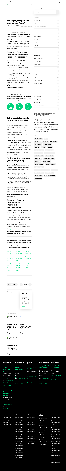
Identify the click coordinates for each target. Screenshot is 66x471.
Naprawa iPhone (19, 228)
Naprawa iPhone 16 (55, 417)
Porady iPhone (37, 77)
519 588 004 (10, 380)
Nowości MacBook (38, 58)
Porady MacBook (38, 80)
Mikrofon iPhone (38, 49)
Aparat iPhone (37, 20)
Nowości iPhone (37, 55)
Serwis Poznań (37, 99)
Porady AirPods (37, 64)
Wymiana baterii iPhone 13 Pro (28, 258)
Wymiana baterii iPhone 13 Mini (28, 269)
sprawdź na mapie (7, 385)
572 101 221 (33, 380)
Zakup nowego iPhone (39, 105)
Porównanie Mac (38, 86)
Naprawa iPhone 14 (55, 441)
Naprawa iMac (6, 422)
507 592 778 (46, 378)
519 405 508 (22, 378)
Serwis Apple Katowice (25, 305)
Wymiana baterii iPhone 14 (19, 253)
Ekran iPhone (37, 30)
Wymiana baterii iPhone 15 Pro (10, 258)
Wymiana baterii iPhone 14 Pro (19, 258)
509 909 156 (58, 377)
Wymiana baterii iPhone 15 (10, 253)
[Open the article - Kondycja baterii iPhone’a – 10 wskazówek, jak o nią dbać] (10, 319)
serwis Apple (19, 171)
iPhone (35, 42)
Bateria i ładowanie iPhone (26, 26)
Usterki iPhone (37, 102)
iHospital (36, 39)
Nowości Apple (37, 52)
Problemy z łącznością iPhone (40, 90)
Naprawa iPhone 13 (55, 454)
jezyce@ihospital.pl (7, 404)
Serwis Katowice (37, 96)
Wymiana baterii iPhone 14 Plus (19, 269)
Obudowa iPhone (38, 61)
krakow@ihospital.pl (56, 375)
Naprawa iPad (6, 419)
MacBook (36, 45)
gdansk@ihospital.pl (20, 377)
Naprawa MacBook (7, 420)
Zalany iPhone (37, 109)
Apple (35, 23)
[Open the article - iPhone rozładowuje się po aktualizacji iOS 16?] (23, 319)
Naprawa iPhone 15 (55, 429)
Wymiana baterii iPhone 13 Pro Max (28, 263)
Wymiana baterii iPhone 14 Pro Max (19, 263)
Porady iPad (36, 74)
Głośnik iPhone (37, 36)
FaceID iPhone (37, 33)
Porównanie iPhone (38, 83)
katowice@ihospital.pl (44, 377)
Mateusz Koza (12, 25)
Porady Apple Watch (38, 71)
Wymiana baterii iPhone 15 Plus (10, 269)
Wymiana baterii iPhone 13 (28, 253)
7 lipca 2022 (17, 25)
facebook (5, 383)
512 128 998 (9, 406)
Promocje (36, 93)
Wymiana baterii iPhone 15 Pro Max (10, 263)
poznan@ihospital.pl (8, 378)
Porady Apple (37, 68)
